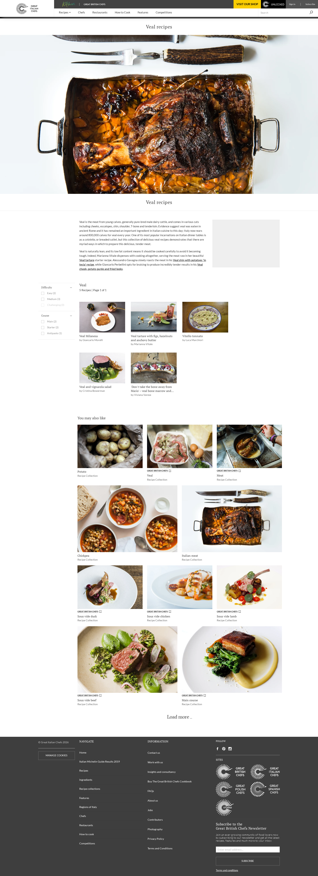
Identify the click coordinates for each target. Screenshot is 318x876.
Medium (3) (53, 299)
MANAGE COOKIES (56, 755)
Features (84, 797)
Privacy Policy (156, 838)
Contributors (155, 819)
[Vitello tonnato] (205, 317)
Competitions (87, 843)
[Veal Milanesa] (102, 317)
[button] (65, 12)
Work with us (155, 762)
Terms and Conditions (160, 848)
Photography (155, 829)
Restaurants (86, 825)
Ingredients (85, 779)
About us (153, 800)
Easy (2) (51, 293)
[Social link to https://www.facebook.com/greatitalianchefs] (217, 749)
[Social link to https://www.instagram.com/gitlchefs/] (230, 749)
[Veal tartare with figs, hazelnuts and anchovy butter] (154, 317)
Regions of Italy (88, 807)
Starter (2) (53, 327)
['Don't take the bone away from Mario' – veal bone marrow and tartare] (154, 368)
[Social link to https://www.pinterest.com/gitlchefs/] (223, 749)
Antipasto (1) (54, 333)
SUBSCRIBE (247, 861)
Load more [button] (178, 717)
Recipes (83, 770)
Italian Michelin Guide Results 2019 (99, 761)
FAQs (151, 791)
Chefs (82, 816)
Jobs (150, 810)
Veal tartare (86, 260)
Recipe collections (89, 788)
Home (82, 752)
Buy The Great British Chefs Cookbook (170, 781)
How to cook (86, 834)
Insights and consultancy (162, 771)
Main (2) (51, 321)
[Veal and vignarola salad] (102, 368)
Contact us (154, 752)
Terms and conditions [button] (227, 870)
